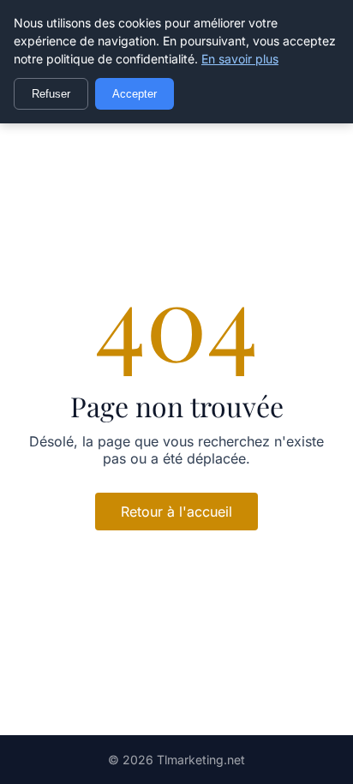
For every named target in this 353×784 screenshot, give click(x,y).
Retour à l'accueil (176, 511)
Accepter (134, 93)
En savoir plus (239, 58)
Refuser (51, 93)
